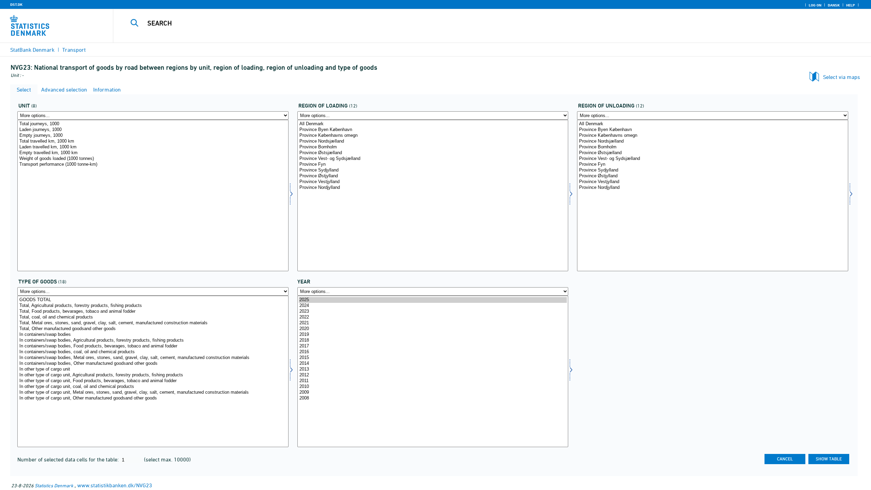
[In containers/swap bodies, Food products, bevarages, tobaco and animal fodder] (153, 346)
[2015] (433, 358)
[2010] (433, 387)
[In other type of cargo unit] (153, 369)
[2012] (433, 375)
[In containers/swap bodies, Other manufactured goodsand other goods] (153, 363)
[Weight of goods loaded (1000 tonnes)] (153, 159)
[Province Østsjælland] (433, 153)
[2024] (433, 306)
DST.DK (16, 4)
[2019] (433, 335)
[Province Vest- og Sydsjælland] (433, 159)
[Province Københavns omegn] (433, 135)
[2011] (433, 381)
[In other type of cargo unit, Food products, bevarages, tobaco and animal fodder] (153, 381)
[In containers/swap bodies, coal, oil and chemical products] (153, 352)
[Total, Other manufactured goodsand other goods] (153, 329)
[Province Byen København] (433, 130)
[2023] (433, 311)
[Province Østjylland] (433, 176)
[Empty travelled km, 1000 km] (153, 153)
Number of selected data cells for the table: (68, 459)
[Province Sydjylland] (433, 170)
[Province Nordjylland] (433, 188)
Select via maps (841, 77)
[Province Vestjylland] (433, 182)
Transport (74, 50)
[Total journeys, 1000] (153, 124)
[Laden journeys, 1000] (153, 130)
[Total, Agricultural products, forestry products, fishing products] (153, 306)
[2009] (433, 392)
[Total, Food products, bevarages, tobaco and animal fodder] (153, 311)
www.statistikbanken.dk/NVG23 (114, 485)
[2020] (433, 329)
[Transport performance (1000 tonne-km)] (153, 164)
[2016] (433, 352)
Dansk (834, 5)
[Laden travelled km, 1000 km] (153, 147)
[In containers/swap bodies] (153, 335)
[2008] (433, 398)
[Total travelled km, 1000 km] (153, 141)
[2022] (433, 317)
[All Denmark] (433, 124)
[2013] (433, 369)
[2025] (433, 300)
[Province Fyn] (433, 164)
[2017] (433, 346)
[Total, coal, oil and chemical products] (153, 317)
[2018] (433, 340)
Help (850, 5)
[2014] (433, 363)
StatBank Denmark (32, 50)
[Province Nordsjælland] (433, 141)
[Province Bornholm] (433, 147)
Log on (815, 5)
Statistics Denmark (54, 485)
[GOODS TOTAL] (153, 300)
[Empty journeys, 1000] (153, 135)
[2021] (433, 323)
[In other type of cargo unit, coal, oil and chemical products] (153, 387)
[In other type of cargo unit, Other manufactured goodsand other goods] (153, 398)
